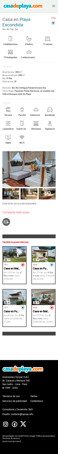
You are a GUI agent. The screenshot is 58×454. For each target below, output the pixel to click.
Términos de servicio (11, 438)
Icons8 (18, 441)
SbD (30, 409)
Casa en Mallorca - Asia (18, 268)
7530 (35, 265)
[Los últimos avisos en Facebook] (14, 424)
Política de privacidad (45, 436)
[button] (53, 22)
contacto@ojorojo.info (22, 414)
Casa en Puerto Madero (18, 311)
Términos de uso (11, 396)
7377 (6, 308)
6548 (35, 308)
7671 (6, 265)
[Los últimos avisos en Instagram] (5, 424)
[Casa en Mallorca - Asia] (14, 254)
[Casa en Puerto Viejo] (43, 254)
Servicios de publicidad (14, 401)
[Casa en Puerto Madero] (14, 297)
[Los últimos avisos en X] (23, 424)
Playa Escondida (16, 22)
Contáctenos (36, 401)
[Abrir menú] (51, 6)
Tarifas (33, 396)
